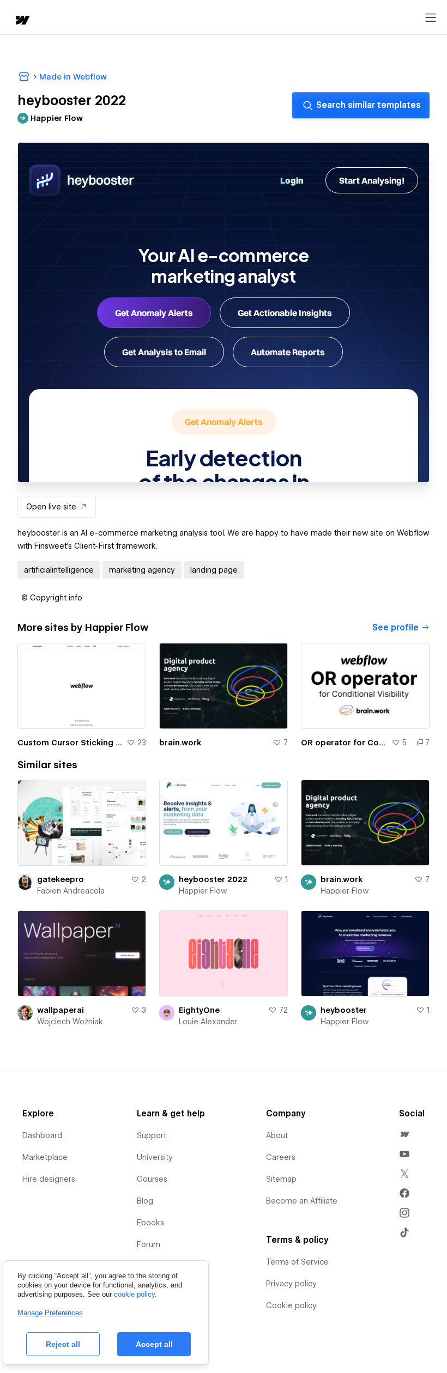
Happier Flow (203, 890)
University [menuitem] (155, 1157)
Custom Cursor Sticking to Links (69, 742)
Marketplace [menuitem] (45, 1157)
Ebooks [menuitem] (150, 1222)
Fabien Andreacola (71, 890)
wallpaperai (60, 1010)
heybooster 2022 (213, 879)
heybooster (344, 1010)
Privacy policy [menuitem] (291, 1283)
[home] (22, 21)
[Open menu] (431, 18)
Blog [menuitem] (145, 1200)
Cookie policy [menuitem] (291, 1305)
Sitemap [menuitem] (281, 1179)
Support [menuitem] (151, 1135)
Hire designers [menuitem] (48, 1179)
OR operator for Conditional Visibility (344, 742)
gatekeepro (60, 879)
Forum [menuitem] (148, 1244)
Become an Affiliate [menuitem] (301, 1200)
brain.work (180, 742)
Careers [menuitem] (280, 1157)
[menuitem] (404, 1134)
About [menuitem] (277, 1135)
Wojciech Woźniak (70, 1021)
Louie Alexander (208, 1021)
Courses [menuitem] (152, 1179)
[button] (51, 597)
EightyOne (199, 1010)
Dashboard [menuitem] (42, 1135)
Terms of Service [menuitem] (297, 1261)
